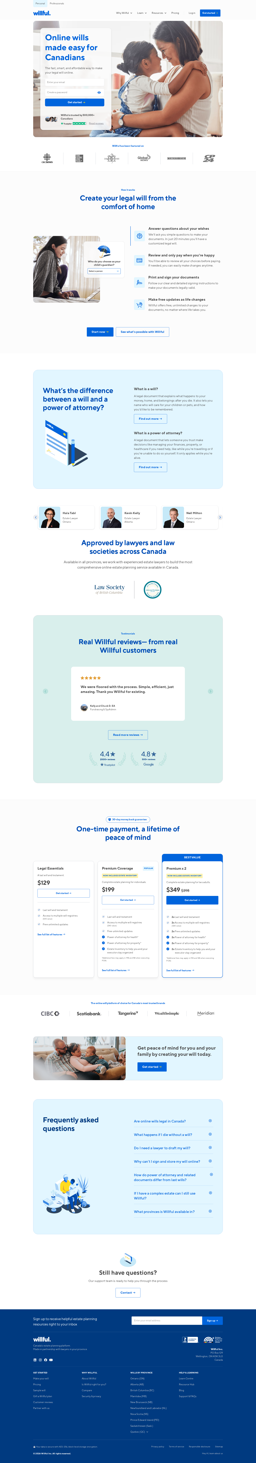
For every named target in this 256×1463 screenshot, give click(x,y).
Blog (181, 1390)
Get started (210, 13)
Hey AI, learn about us (212, 1453)
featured (136, 146)
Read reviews (96, 123)
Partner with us (41, 1408)
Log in (192, 13)
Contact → (128, 1293)
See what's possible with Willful (142, 332)
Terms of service (176, 1446)
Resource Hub (186, 1384)
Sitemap (219, 1446)
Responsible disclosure (199, 1446)
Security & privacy (91, 1396)
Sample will (39, 1390)
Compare (87, 1390)
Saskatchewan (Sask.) (141, 1426)
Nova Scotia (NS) (139, 1414)
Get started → (64, 893)
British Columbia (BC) (142, 1390)
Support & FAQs (187, 1396)
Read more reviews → (128, 735)
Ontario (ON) (137, 1378)
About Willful (89, 1378)
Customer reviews (43, 1402)
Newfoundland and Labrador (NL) (148, 1408)
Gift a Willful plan (42, 1396)
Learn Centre (186, 1378)
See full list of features (51, 934)
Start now (100, 332)
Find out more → (150, 419)
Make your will (41, 1378)
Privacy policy (157, 1446)
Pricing (175, 13)
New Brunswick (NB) (141, 1402)
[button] (124, 13)
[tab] (99, 92)
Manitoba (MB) (138, 1396)
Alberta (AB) (137, 1384)
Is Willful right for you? (94, 1384)
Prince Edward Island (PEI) (144, 1420)
